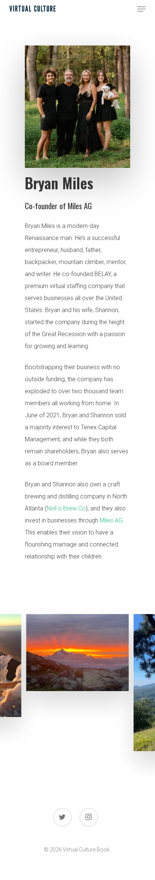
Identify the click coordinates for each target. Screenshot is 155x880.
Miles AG (111, 520)
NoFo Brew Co (66, 508)
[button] (141, 9)
